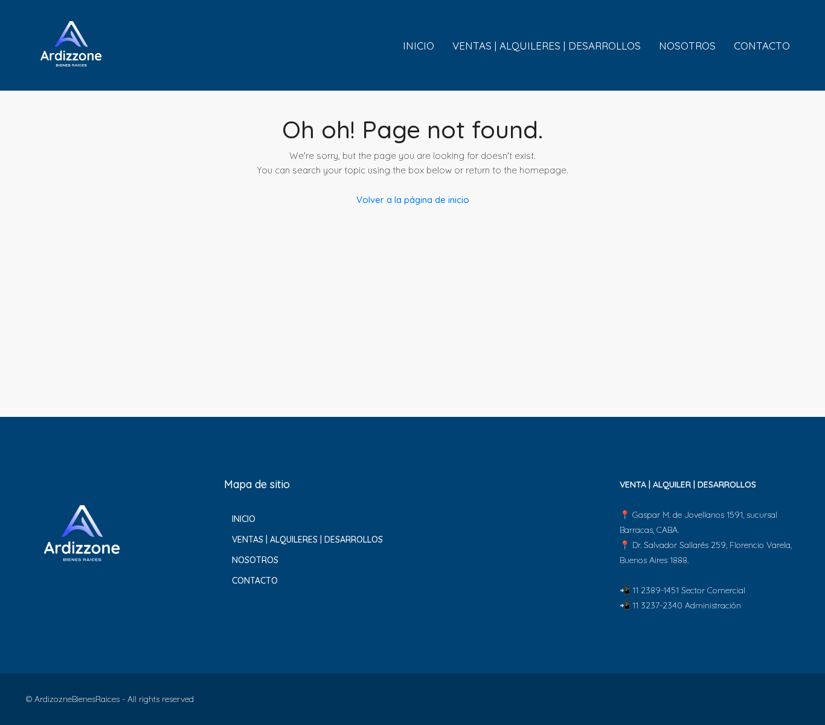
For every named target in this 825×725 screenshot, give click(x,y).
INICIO (418, 45)
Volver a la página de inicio (412, 199)
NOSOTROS (687, 45)
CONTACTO (762, 45)
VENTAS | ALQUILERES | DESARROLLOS (546, 45)
